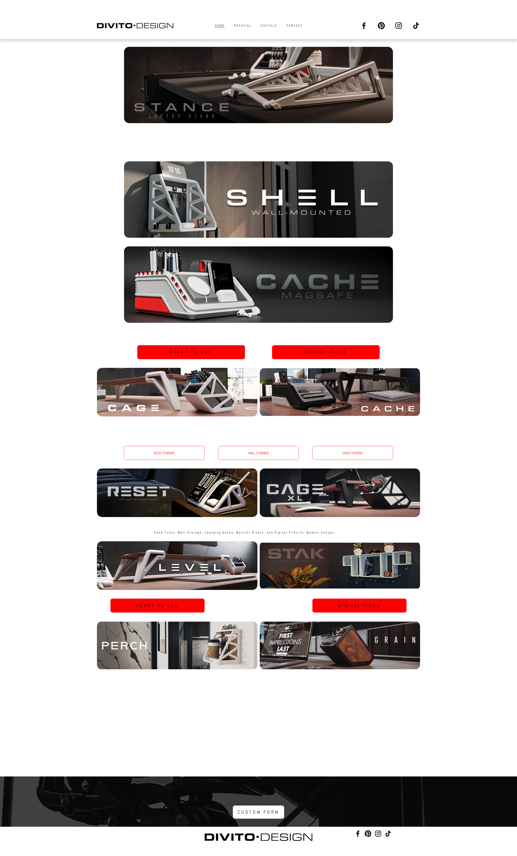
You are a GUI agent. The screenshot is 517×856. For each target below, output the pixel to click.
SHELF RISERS (353, 453)
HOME (220, 25)
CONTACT (294, 25)
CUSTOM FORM (258, 812)
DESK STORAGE (164, 453)
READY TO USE (191, 352)
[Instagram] (399, 26)
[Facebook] (364, 26)
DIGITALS (269, 25)
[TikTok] (416, 26)
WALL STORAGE (258, 453)
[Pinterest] (381, 26)
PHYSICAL (242, 25)
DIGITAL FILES (325, 352)
